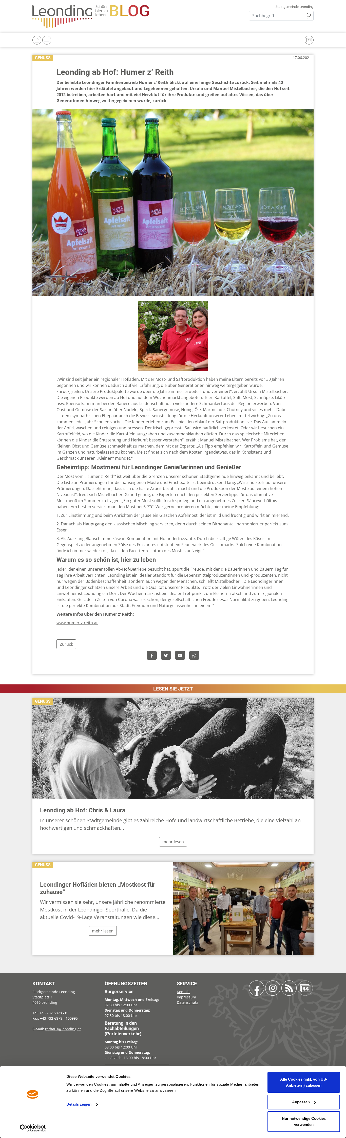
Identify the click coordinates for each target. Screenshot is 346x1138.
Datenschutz (187, 1002)
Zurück (66, 644)
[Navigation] (46, 40)
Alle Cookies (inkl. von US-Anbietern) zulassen (303, 1082)
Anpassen (301, 1102)
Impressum (186, 997)
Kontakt (183, 991)
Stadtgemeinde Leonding (295, 6)
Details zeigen (78, 1104)
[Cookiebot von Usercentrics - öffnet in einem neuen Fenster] (33, 1128)
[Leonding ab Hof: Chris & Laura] (173, 748)
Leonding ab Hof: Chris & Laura (82, 810)
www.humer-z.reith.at (77, 623)
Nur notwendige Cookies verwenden (304, 1121)
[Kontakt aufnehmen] (309, 40)
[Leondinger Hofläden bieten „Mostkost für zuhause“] (243, 908)
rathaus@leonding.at (63, 1029)
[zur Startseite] (90, 16)
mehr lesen (173, 841)
